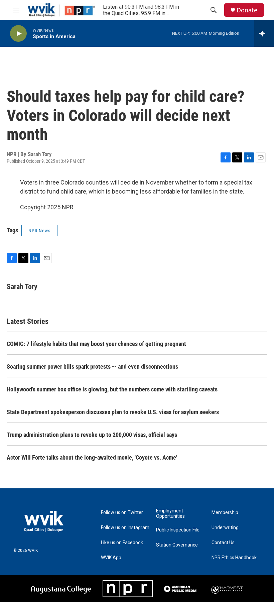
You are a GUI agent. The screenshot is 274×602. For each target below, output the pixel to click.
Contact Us (223, 542)
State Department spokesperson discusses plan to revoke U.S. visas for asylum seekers (113, 411)
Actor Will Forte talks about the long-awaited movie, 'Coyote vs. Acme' (92, 457)
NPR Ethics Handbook (234, 557)
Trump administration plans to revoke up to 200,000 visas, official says (92, 434)
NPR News (39, 230)
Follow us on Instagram (125, 527)
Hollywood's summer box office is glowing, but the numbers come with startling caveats (112, 389)
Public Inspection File (177, 529)
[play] (18, 33)
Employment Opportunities (170, 513)
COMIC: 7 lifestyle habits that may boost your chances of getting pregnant (96, 343)
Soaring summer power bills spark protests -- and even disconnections (92, 366)
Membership (225, 512)
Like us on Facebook (122, 542)
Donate (247, 10)
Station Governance (177, 545)
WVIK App (111, 557)
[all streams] (264, 33)
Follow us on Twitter (122, 512)
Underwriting (225, 527)
